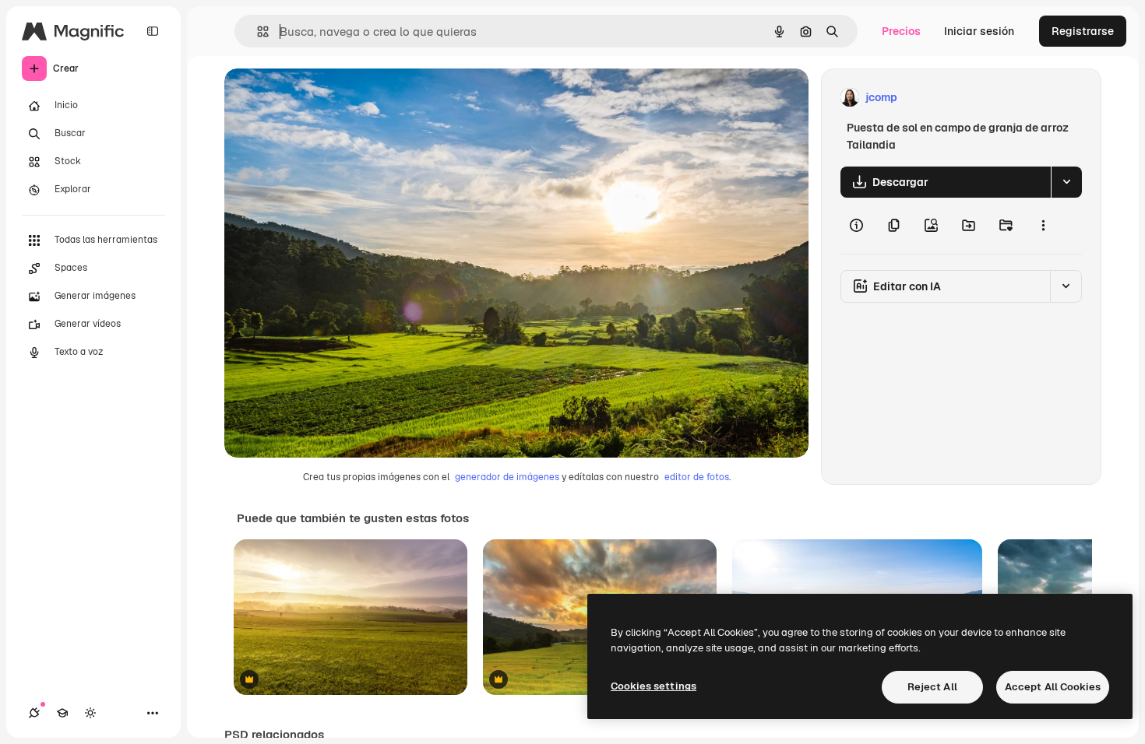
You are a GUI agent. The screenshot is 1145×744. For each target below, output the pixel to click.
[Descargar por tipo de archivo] (1066, 182)
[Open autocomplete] (256, 31)
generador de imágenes (507, 477)
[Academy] (62, 712)
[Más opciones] (1043, 225)
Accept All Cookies (1053, 686)
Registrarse (1083, 31)
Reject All (932, 686)
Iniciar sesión (979, 31)
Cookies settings (653, 686)
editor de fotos (696, 477)
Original (324, 97)
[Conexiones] (34, 712)
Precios (901, 31)
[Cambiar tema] (90, 712)
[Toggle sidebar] (152, 31)
